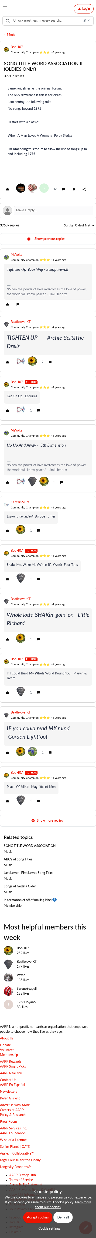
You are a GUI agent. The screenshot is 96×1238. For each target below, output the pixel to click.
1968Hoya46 (26, 1002)
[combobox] (48, 21)
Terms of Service (21, 1180)
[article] (48, 280)
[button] (5, 9)
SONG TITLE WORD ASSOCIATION (30, 846)
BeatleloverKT (21, 322)
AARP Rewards (10, 1061)
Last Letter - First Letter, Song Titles (28, 873)
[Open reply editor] (48, 210)
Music (11, 34)
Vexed (21, 975)
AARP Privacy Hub (22, 1175)
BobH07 (17, 47)
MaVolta (16, 254)
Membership (13, 905)
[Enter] (7, 21)
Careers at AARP (12, 1110)
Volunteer (7, 1050)
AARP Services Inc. (13, 1128)
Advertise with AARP (15, 1105)
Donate (5, 1045)
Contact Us (8, 1080)
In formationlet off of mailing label (27, 900)
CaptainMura (20, 502)
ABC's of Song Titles (18, 859)
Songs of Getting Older (20, 886)
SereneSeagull (27, 988)
